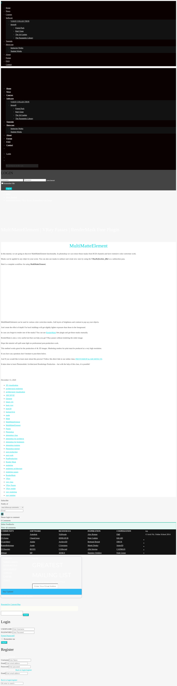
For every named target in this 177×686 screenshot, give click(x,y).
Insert (26, 615)
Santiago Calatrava (10, 562)
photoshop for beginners (15, 442)
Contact (9, 65)
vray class (9, 482)
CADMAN (121, 549)
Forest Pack (19, 28)
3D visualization (12, 385)
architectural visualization (15, 392)
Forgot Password (50, 180)
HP (31, 553)
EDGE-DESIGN (9, 569)
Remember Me (9, 183)
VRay (8, 479)
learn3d (8, 409)
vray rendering (11, 492)
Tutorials (9, 41)
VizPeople (63, 534)
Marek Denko (93, 545)
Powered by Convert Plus (10, 604)
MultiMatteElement (13, 425)
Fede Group (121, 553)
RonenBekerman (7, 545)
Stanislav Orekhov (95, 553)
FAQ (8, 61)
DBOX (119, 542)
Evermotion (5, 534)
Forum (8, 58)
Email (3, 663)
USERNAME (6, 629)
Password (4, 667)
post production (12, 452)
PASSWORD (6, 632)
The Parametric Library (24, 38)
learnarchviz (10, 412)
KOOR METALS (10, 565)
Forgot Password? (8, 636)
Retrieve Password (8, 677)
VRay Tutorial (11, 197)
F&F (118, 534)
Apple (32, 545)
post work (9, 455)
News (8, 11)
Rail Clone (19, 31)
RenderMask (51, 333)
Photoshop (10, 432)
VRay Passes (11, 485)
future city (9, 402)
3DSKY (62, 553)
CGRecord (63, 549)
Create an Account (8, 657)
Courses (9, 15)
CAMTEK (7, 576)
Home (8, 8)
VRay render (11, 489)
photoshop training (13, 445)
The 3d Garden (21, 35)
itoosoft (13, 25)
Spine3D (120, 545)
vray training (10, 495)
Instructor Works (17, 48)
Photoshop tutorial (13, 449)
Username (5, 660)
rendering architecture (14, 469)
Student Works (16, 51)
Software (9, 18)
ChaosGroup (35, 538)
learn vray (9, 405)
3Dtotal (4, 553)
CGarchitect (5, 542)
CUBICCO (7, 573)
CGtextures (63, 545)
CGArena (4, 538)
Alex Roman (92, 534)
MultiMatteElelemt (13, 422)
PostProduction (11, 459)
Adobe (32, 542)
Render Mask (11, 462)
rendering (9, 465)
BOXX (33, 549)
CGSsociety (5, 549)
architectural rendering (14, 389)
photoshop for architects (15, 439)
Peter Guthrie (93, 538)
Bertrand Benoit (94, 542)
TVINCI (6, 580)
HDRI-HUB (63, 538)
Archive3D (63, 542)
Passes (8, 429)
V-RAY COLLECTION (20, 21)
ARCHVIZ (10, 395)
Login (8, 154)
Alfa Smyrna (92, 549)
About (8, 55)
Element (9, 399)
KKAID (120, 538)
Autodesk (33, 534)
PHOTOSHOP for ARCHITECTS (88, 359)
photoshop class (12, 435)
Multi (8, 419)
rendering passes (12, 472)
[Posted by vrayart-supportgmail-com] (88, 213)
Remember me (9, 639)
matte (8, 415)
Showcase (9, 45)
